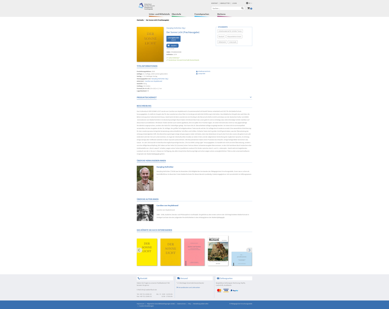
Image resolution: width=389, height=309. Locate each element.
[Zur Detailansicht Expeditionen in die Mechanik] (218, 251)
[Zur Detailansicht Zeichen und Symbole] (194, 252)
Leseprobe (201, 73)
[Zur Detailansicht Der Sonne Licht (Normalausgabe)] (147, 252)
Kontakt (214, 3)
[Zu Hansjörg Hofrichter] (145, 178)
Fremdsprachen (201, 14)
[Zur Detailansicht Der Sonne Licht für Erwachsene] (170, 252)
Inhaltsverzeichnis (204, 71)
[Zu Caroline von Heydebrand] (145, 212)
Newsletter (225, 3)
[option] (147, 252)
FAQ (189, 304)
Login (234, 3)
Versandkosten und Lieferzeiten (189, 287)
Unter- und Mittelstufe (159, 14)
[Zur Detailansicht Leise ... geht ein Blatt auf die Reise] (242, 259)
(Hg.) (175, 28)
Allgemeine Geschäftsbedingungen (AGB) (161, 304)
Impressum (140, 304)
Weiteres (221, 14)
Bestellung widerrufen (200, 304)
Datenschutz (181, 304)
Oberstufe (176, 14)
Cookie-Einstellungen (146, 306)
